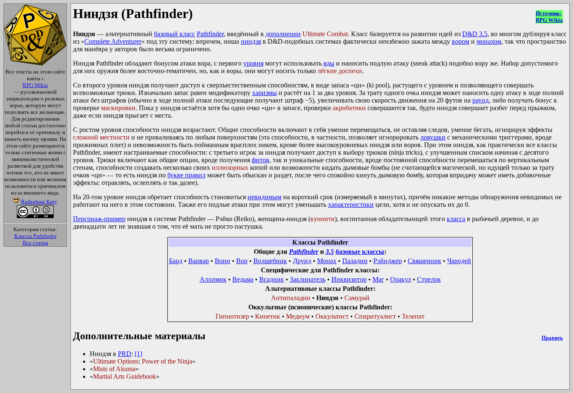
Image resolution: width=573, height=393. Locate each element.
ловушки (432, 137)
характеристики (351, 204)
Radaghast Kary (39, 201)
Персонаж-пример (99, 218)
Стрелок (429, 279)
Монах (326, 260)
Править (552, 338)
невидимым (264, 196)
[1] (138, 353)
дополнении (283, 33)
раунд (480, 100)
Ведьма (242, 279)
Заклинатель (308, 279)
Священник (424, 260)
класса (456, 218)
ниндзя (251, 41)
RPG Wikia (35, 85)
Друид (302, 260)
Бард (175, 260)
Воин (222, 260)
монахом (489, 41)
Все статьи (35, 243)
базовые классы (360, 251)
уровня (253, 63)
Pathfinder (210, 33)
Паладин (354, 260)
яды (328, 63)
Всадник (271, 279)
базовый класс (174, 33)
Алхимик (213, 279)
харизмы (264, 92)
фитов (260, 160)
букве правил (186, 175)
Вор (241, 260)
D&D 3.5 (474, 33)
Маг (378, 279)
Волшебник (270, 260)
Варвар (198, 260)
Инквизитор (349, 279)
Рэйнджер (387, 260)
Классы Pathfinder (35, 236)
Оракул (400, 279)
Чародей (459, 260)
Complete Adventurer (112, 41)
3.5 (330, 251)
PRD (124, 353)
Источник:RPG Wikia (549, 16)
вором (460, 41)
